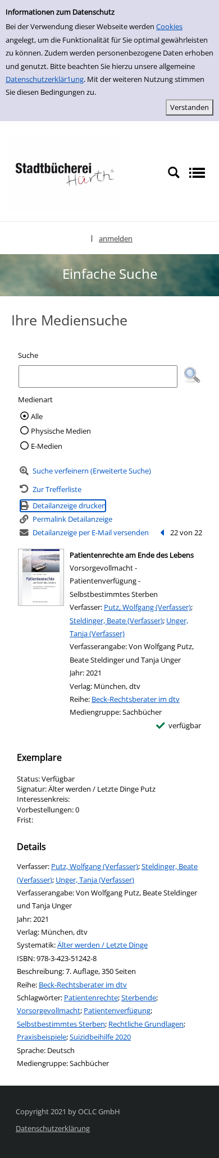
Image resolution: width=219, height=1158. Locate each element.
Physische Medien (61, 431)
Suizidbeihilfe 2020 (100, 1037)
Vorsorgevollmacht (48, 1010)
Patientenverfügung (117, 1010)
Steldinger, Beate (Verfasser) (116, 620)
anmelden (116, 238)
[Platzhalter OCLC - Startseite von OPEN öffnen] (64, 172)
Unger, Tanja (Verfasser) (95, 880)
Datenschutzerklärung (53, 1128)
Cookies (169, 26)
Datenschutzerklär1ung (45, 79)
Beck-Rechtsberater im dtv (136, 699)
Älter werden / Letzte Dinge (102, 945)
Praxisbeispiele (41, 1037)
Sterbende (138, 997)
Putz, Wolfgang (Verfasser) (147, 607)
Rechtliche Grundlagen (146, 1024)
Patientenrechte (91, 997)
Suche (28, 355)
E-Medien (46, 446)
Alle (37, 416)
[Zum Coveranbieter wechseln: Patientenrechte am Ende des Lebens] (41, 577)
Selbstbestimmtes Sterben (61, 1024)
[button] (192, 375)
